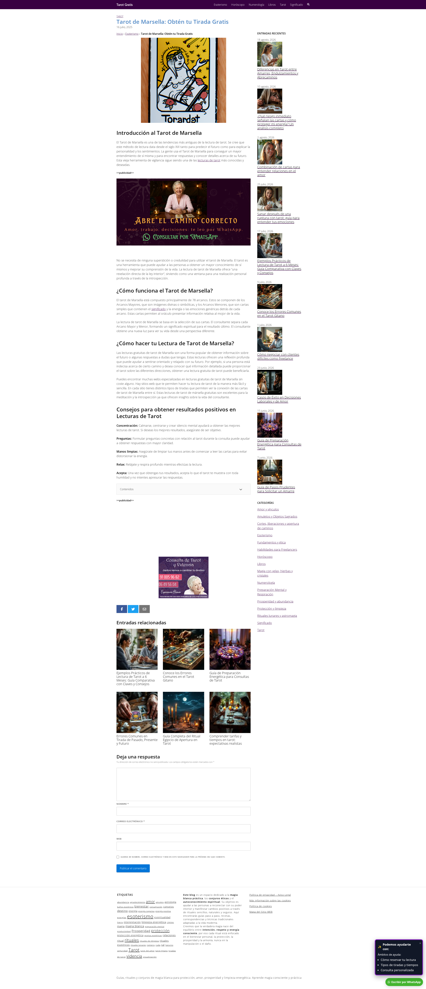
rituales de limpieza (149, 941)
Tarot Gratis (124, 4)
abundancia (123, 902)
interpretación (132, 922)
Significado (296, 4)
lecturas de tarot (209, 160)
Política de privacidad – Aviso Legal (270, 894)
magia (121, 926)
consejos (168, 906)
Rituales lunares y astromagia (277, 616)
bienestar (141, 906)
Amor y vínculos (268, 509)
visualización (150, 956)
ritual (120, 940)
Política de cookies (260, 906)
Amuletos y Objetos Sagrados (277, 516)
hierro (120, 922)
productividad (124, 931)
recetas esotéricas (153, 935)
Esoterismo (220, 4)
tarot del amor (147, 951)
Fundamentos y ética (271, 542)
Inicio (119, 34)
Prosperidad (141, 931)
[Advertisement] (183, 529)
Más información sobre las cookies (270, 900)
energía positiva (163, 911)
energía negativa (146, 911)
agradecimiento (137, 902)
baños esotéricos (125, 907)
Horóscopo (237, 4)
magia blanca (134, 926)
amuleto (160, 902)
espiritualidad (162, 917)
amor (150, 901)
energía (133, 911)
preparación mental (154, 926)
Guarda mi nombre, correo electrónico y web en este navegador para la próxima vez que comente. (173, 857)
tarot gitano (161, 950)
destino (122, 911)
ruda (158, 945)
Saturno (169, 945)
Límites (170, 922)
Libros (272, 4)
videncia (134, 956)
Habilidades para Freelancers (277, 550)
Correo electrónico (130, 821)
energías (121, 917)
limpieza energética (154, 922)
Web (119, 838)
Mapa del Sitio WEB (261, 911)
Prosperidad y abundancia (275, 601)
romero (151, 945)
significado (158, 309)
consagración (156, 907)
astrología (170, 902)
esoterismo (140, 916)
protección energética (130, 935)
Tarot (283, 4)
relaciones (169, 935)
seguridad (122, 950)
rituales (132, 940)
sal (163, 944)
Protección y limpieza (271, 609)
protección (160, 930)
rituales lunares (138, 945)
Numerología (256, 4)
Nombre (122, 803)
